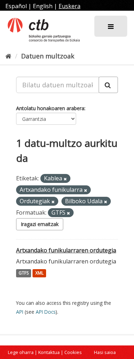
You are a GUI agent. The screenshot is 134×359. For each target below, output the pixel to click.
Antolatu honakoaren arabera (50, 108)
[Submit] (108, 85)
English (43, 6)
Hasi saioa (105, 352)
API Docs (46, 311)
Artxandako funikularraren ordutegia (66, 250)
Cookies (73, 352)
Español (16, 6)
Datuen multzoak (47, 56)
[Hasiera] (8, 56)
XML (39, 273)
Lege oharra (21, 352)
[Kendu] (65, 178)
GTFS (24, 273)
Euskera (69, 6)
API (19, 311)
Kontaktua (49, 352)
